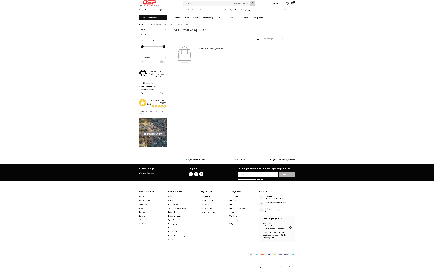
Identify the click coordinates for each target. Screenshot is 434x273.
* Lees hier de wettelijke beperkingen (250, 179)
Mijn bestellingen (207, 200)
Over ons (171, 200)
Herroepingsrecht (174, 224)
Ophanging (208, 18)
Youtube (201, 174)
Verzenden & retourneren (177, 208)
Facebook (191, 174)
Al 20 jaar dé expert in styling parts (240, 10)
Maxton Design (235, 200)
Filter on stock (146, 62)
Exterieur (232, 18)
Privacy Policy (173, 228)
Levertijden (172, 212)
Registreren (205, 196)
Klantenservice (289, 10)
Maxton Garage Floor (237, 208)
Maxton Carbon (191, 18)
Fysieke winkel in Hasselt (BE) (152, 10)
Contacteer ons (155, 76)
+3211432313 (270, 196)
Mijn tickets (205, 204)
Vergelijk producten (208, 212)
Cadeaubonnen (235, 196)
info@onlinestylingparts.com (275, 203)
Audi (148, 24)
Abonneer (287, 174)
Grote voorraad (195, 10)
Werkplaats (258, 18)
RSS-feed (282, 267)
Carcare (244, 18)
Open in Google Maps (279, 228)
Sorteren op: (268, 39)
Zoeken (252, 3)
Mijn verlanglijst (206, 208)
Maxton (177, 18)
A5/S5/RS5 (157, 24)
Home (141, 24)
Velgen (221, 18)
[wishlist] (287, 3)
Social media (173, 232)
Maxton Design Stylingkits (177, 236)
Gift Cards (143, 224)
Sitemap (292, 267)
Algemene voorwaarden (267, 267)
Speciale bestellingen (176, 220)
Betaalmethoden (174, 216)
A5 (165, 24)
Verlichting (233, 216)
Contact (171, 196)
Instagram (196, 174)
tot (152, 40)
